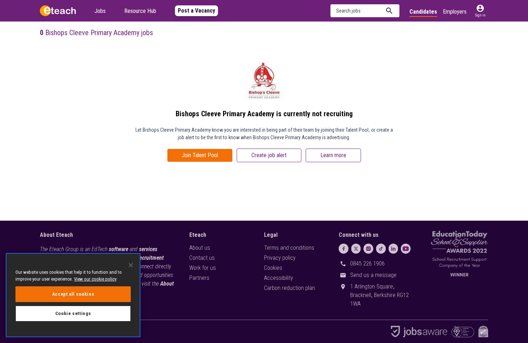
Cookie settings (73, 313)
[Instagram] (368, 249)
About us (199, 247)
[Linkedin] (393, 249)
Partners (199, 277)
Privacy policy (280, 257)
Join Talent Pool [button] (200, 155)
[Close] (131, 265)
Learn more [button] (333, 155)
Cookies (273, 267)
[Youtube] (406, 249)
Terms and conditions (289, 247)
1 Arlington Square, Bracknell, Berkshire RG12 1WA (379, 295)
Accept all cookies (73, 294)
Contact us (202, 257)
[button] (364, 10)
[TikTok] (381, 249)
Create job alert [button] (269, 155)
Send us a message (373, 275)
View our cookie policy (95, 279)
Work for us (202, 267)
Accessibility (278, 277)
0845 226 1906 (367, 263)
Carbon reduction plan (289, 288)
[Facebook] (343, 249)
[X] (356, 249)
